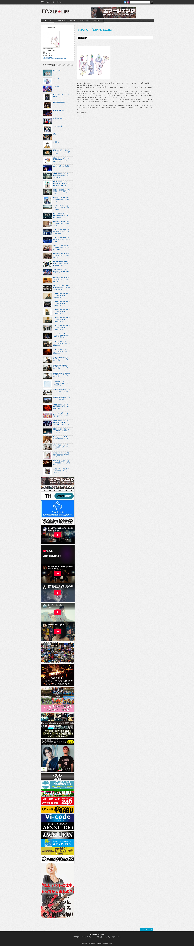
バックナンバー (60, 20)
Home (75, 937)
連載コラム (97, 20)
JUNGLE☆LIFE (55, 12)
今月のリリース (85, 20)
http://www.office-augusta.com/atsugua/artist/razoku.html (54, 57)
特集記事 (72, 20)
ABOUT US (47, 20)
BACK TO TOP (146, 929)
